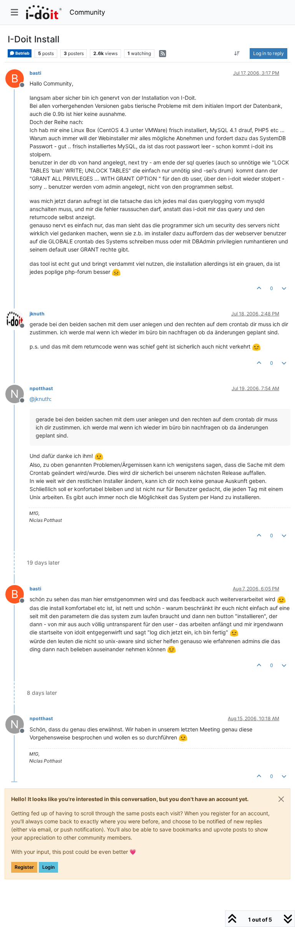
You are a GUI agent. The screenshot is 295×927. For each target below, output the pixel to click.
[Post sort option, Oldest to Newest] (237, 53)
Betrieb (22, 53)
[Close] (281, 799)
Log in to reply (268, 53)
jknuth (37, 314)
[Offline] (17, 318)
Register (24, 867)
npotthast (41, 388)
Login (48, 867)
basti (35, 73)
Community (87, 12)
